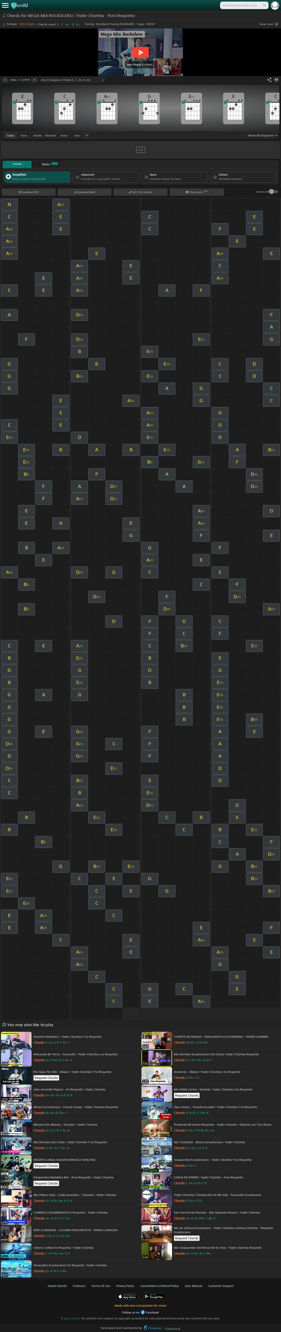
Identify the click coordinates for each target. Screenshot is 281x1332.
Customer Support (220, 1286)
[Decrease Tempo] (5, 80)
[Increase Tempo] (34, 80)
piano (24, 135)
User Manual (193, 1286)
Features (79, 1286)
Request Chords (46, 1078)
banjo (64, 135)
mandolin (50, 135)
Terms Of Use (100, 1286)
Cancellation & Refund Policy (159, 1286)
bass (77, 135)
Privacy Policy (125, 1286)
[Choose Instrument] (86, 135)
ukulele (37, 135)
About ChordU (57, 1286)
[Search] (264, 5)
